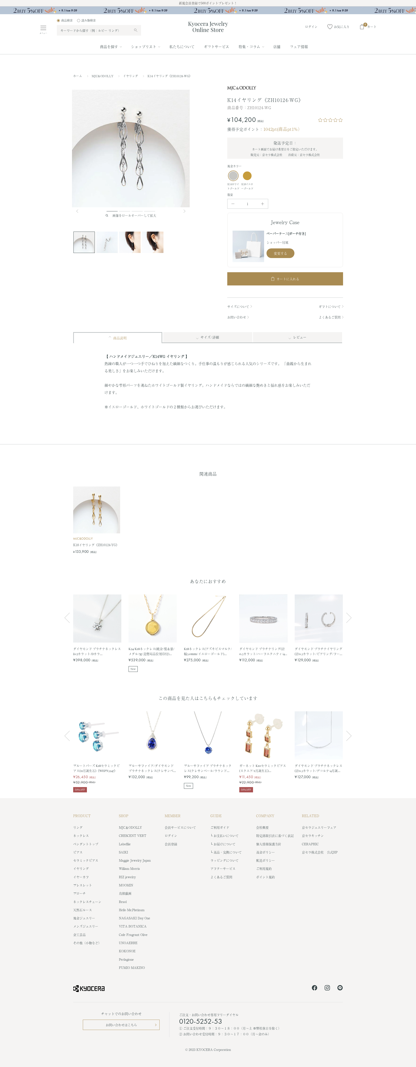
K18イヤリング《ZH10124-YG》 (96, 545)
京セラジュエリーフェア (319, 827)
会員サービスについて (180, 827)
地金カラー (234, 166)
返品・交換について (228, 852)
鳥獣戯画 (125, 893)
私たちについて (182, 46)
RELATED (310, 815)
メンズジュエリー (85, 926)
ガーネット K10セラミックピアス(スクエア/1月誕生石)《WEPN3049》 (262, 768)
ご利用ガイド (219, 827)
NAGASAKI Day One (134, 918)
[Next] (184, 211)
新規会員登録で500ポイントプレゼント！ (208, 3)
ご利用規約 (264, 868)
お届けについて (224, 844)
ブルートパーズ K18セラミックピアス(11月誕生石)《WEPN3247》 (96, 768)
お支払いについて (226, 835)
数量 (230, 195)
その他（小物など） (87, 943)
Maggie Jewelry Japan (135, 860)
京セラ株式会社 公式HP (320, 852)
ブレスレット (82, 885)
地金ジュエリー (84, 918)
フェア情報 (299, 46)
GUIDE (216, 815)
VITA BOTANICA (133, 926)
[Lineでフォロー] (340, 988)
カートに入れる (288, 279)
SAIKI (123, 852)
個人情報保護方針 (268, 844)
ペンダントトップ (85, 844)
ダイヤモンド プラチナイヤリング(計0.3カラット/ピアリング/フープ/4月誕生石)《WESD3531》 (318, 651)
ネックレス (81, 835)
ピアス (78, 852)
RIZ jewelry (127, 877)
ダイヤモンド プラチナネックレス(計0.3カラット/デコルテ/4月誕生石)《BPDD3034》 (318, 768)
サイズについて (238, 306)
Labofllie (125, 844)
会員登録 (171, 844)
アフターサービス (222, 868)
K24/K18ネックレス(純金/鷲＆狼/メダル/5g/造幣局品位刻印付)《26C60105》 (152, 651)
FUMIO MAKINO (132, 967)
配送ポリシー (265, 860)
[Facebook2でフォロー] (314, 988)
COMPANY (265, 815)
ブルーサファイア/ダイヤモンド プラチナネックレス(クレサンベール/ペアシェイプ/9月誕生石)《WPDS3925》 (152, 768)
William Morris (129, 868)
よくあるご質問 (330, 317)
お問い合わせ (236, 317)
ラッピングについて (224, 860)
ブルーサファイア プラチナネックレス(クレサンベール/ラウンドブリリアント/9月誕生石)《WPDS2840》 (208, 768)
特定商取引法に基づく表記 (275, 835)
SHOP (123, 815)
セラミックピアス (85, 860)
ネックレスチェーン (87, 901)
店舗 (276, 46)
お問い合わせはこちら (121, 1025)
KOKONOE (127, 951)
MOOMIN (126, 885)
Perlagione (126, 959)
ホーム (77, 76)
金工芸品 (79, 934)
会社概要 (262, 827)
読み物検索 (88, 20)
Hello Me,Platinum (131, 910)
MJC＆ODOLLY (130, 827)
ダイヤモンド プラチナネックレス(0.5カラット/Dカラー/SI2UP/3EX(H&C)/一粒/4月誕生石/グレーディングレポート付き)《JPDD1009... (97, 651)
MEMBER (173, 815)
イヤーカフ (81, 877)
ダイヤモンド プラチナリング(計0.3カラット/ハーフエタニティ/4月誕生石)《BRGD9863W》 (262, 651)
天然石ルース (82, 910)
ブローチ (79, 893)
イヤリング (131, 76)
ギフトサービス (216, 46)
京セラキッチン (313, 835)
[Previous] (79, 211)
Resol (123, 901)
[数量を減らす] (233, 203)
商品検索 (67, 20)
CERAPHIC (310, 844)
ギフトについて (330, 306)
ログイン (171, 835)
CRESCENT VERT (132, 835)
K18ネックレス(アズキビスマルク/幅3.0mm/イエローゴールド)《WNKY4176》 (208, 651)
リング (78, 827)
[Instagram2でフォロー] (327, 988)
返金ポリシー (265, 852)
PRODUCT (82, 815)
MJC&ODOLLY (103, 76)
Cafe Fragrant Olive (133, 934)
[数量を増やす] (262, 203)
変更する (280, 253)
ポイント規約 (265, 877)
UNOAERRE (128, 943)
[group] (208, 10)
